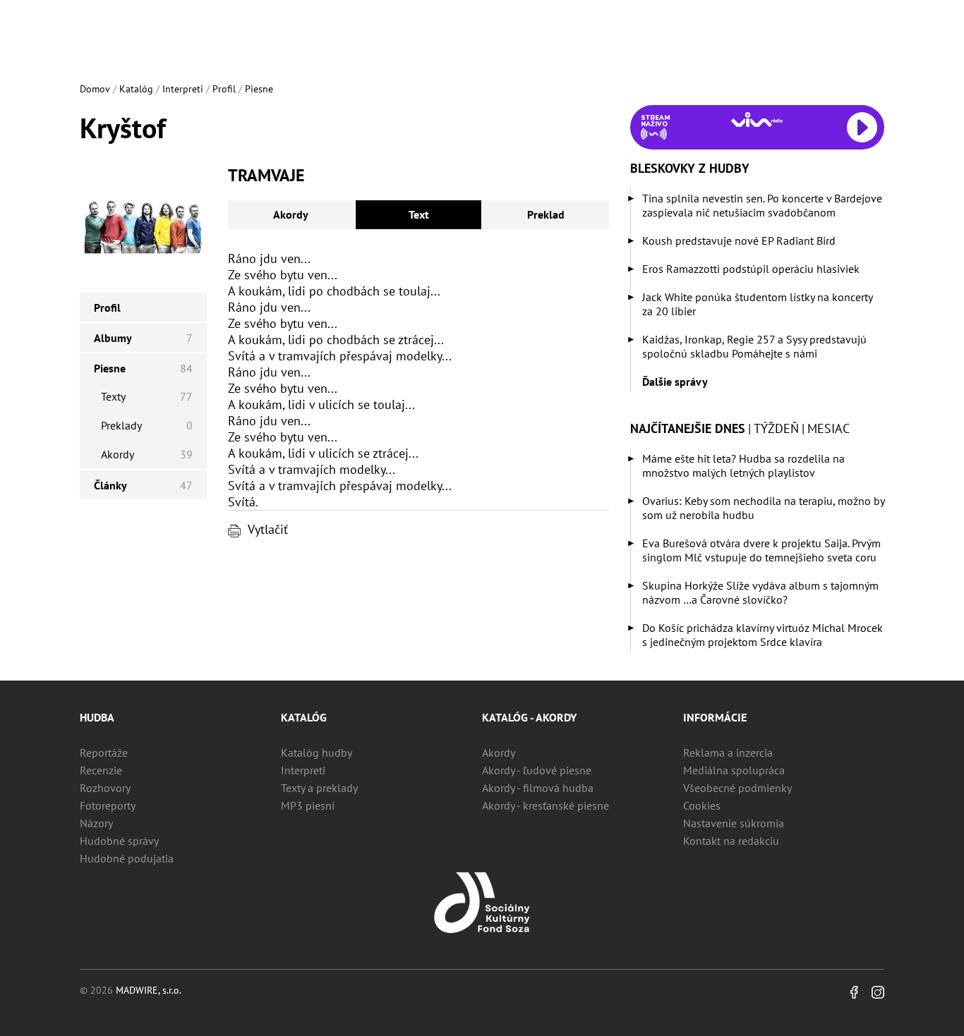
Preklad (546, 214)
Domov (95, 89)
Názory (96, 823)
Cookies (702, 805)
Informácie (715, 717)
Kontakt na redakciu (731, 841)
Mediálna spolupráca (734, 770)
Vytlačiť (268, 529)
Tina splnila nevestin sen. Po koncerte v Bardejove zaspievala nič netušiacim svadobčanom (762, 205)
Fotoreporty (107, 805)
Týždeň (776, 428)
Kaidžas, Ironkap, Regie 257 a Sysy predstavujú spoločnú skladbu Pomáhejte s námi (754, 346)
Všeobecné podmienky (737, 788)
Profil (224, 89)
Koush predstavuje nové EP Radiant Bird (739, 240)
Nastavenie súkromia (733, 823)
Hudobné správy (119, 841)
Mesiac (828, 428)
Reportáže (104, 752)
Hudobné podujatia (127, 858)
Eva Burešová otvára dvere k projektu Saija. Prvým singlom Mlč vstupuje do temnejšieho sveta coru (761, 550)
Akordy (290, 214)
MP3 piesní (308, 805)
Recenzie (101, 770)
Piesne (259, 89)
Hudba (97, 717)
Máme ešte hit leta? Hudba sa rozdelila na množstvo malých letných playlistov (743, 465)
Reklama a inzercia (728, 752)
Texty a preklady (319, 788)
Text (419, 214)
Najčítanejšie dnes (687, 428)
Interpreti (182, 89)
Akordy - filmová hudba (538, 788)
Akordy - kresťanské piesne (545, 805)
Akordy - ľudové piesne (536, 770)
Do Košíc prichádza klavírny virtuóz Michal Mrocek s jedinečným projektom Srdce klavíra (762, 635)
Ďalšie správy (675, 381)
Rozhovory (105, 788)
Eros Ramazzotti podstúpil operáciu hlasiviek (751, 269)
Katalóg (136, 89)
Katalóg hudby (316, 752)
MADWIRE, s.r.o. (148, 990)
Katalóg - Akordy (529, 717)
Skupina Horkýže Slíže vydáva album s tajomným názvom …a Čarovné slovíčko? (760, 592)
